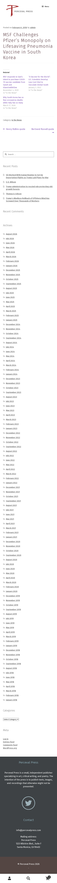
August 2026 (11, 234)
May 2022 (10, 465)
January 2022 (11, 483)
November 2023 (13, 383)
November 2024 (13, 329)
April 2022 (10, 469)
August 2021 (11, 505)
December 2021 (13, 487)
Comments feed (10, 745)
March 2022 (11, 474)
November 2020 (13, 546)
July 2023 (10, 401)
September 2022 (13, 447)
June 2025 (10, 297)
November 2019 (13, 600)
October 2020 (12, 551)
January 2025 (11, 320)
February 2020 (12, 587)
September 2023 (13, 392)
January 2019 (11, 646)
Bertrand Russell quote (42, 131)
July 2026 (10, 238)
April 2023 (10, 415)
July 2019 (10, 618)
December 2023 (13, 379)
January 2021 (11, 537)
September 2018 (13, 664)
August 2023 (11, 397)
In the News (17, 120)
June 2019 (10, 623)
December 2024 (13, 324)
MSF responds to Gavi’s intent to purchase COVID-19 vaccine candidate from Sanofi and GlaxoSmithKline (14, 82)
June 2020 (10, 569)
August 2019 (11, 614)
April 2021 (10, 523)
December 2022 (13, 433)
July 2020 (10, 564)
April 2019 (10, 632)
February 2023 (12, 424)
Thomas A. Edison (13, 194)
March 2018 (11, 691)
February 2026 (12, 261)
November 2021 (13, 492)
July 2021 (10, 510)
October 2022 (12, 442)
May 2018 (10, 682)
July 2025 (10, 293)
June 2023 (10, 406)
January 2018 (11, 700)
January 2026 (11, 266)
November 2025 (13, 275)
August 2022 (11, 451)
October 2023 (12, 388)
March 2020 (11, 582)
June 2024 (10, 351)
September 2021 (13, 501)
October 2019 (12, 605)
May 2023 (10, 410)
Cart (44, 876)
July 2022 (10, 456)
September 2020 (13, 555)
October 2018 (12, 659)
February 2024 (12, 370)
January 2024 (11, 374)
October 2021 (12, 496)
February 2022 (12, 478)
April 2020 (10, 578)
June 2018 (10, 677)
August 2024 (11, 343)
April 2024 (10, 361)
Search (28, 878)
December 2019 (13, 596)
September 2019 (13, 609)
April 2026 (10, 252)
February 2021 (12, 532)
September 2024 (13, 338)
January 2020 (11, 591)
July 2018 (10, 673)
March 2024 (11, 365)
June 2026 (10, 243)
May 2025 (10, 302)
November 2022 (13, 437)
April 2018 (10, 686)
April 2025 (10, 306)
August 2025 (11, 288)
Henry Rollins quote (15, 129)
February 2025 (12, 315)
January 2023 (11, 428)
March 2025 (11, 311)
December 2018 (13, 650)
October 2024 (12, 333)
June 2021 (10, 514)
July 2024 (10, 347)
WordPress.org (10, 748)
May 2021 (10, 519)
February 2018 (12, 695)
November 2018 (13, 655)
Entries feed (8, 742)
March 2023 (11, 419)
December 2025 (13, 270)
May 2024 (10, 356)
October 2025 (12, 279)
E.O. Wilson (11, 182)
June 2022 (10, 460)
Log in (5, 739)
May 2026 (10, 247)
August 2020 (11, 560)
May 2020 (10, 573)
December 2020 (13, 542)
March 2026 (11, 257)
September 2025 (13, 284)
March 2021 (11, 528)
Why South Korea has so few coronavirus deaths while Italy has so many (13, 100)
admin (33, 27)
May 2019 (10, 628)
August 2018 (11, 668)
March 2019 (11, 636)
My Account (9, 878)
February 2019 (12, 641)
